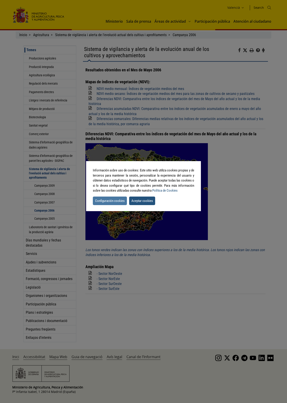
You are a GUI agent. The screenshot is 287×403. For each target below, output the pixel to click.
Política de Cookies (165, 190)
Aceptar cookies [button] (142, 201)
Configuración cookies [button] (110, 201)
